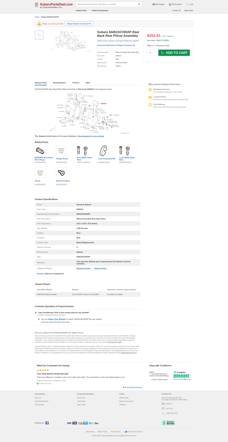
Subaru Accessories (100, 10)
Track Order (81, 401)
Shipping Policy (84, 268)
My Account (81, 398)
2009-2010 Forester (114, 342)
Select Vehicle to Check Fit (79, 24)
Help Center (188, 10)
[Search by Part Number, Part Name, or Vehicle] (139, 4)
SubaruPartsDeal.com (128, 353)
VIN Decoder (39, 405)
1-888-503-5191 (171, 413)
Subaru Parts (81, 10)
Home (37, 17)
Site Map (122, 405)
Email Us (169, 404)
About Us (38, 398)
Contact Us (176, 10)
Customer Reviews (41, 401)
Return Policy (100, 268)
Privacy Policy (116, 432)
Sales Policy (90, 432)
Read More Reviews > (135, 387)
